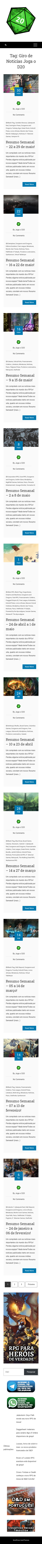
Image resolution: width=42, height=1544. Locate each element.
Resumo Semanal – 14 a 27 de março (21, 868)
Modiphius (28, 479)
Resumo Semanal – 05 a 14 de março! (20, 986)
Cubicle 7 (22, 844)
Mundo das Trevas (26, 131)
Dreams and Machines (13, 595)
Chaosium (15, 844)
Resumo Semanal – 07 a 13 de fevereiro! (20, 1106)
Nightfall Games (11, 482)
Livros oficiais (15, 131)
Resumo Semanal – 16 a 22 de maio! (20, 262)
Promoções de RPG (18, 855)
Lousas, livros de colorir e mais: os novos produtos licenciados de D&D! (26, 1447)
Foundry (15, 970)
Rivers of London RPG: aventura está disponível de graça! (26, 1461)
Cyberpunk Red (20, 1207)
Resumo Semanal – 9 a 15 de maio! (20, 377)
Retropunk (9, 370)
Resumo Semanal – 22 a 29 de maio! (20, 144)
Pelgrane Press (15, 367)
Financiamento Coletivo (27, 597)
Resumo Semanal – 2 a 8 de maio (20, 492)
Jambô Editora (16, 852)
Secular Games (30, 611)
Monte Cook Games (20, 1212)
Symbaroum (10, 254)
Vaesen (23, 734)
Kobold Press (10, 603)
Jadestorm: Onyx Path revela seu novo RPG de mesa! (26, 1418)
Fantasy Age (16, 128)
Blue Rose (18, 841)
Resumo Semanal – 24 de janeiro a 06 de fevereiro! (20, 1228)
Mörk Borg (16, 1093)
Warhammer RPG (11, 860)
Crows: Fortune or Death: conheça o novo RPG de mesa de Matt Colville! (26, 1475)
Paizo (27, 249)
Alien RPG (11, 592)
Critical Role (17, 361)
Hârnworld (15, 731)
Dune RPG (23, 477)
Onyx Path (9, 1215)
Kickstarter (31, 600)
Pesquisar (31, 1372)
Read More (29, 184)
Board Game (24, 726)
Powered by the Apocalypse (15, 611)
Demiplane (11, 243)
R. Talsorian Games (18, 1218)
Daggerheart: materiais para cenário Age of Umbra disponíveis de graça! (27, 1432)
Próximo (31, 1284)
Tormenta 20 (31, 485)
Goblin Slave (19, 479)
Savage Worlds (21, 485)
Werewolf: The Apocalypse (15, 614)
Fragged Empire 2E (12, 600)
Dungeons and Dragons (24, 243)
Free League (22, 246)
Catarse (10, 361)
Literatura (15, 364)
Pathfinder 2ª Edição (12, 252)
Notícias (22, 134)
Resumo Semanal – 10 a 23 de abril (20, 741)
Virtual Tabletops (20, 254)
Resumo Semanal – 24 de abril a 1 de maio (20, 624)
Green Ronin (25, 128)
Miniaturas (30, 246)
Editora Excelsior (11, 246)
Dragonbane (27, 592)
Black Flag (11, 123)
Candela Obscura (21, 123)
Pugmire (8, 1218)
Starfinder (17, 370)
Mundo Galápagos (12, 134)
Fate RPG (15, 597)
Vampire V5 (15, 136)
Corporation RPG (13, 477)
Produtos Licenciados (27, 252)
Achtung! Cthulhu (13, 726)
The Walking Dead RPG (26, 857)
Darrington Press (14, 125)
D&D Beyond (19, 967)
